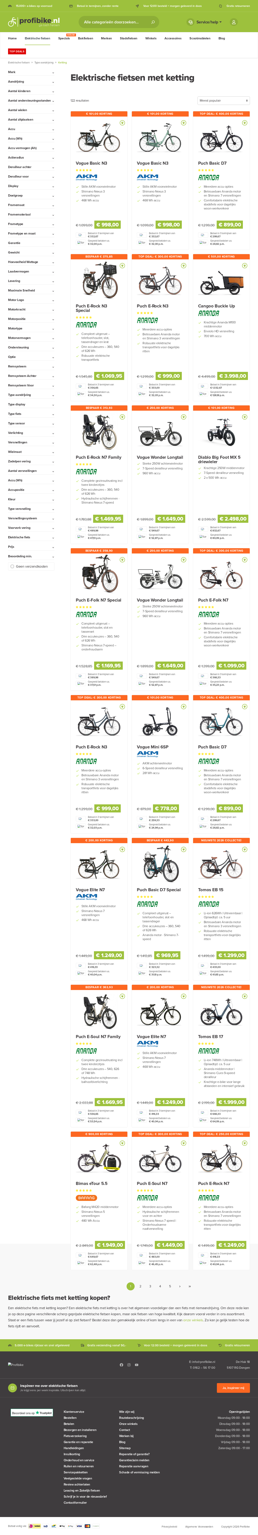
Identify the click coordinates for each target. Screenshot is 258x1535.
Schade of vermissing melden (139, 1472)
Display (13, 186)
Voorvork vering (19, 527)
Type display (16, 404)
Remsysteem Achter (22, 375)
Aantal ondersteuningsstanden (29, 100)
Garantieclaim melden (134, 1460)
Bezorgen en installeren (80, 1430)
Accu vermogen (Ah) (22, 148)
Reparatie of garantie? (134, 1454)
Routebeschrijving (131, 1417)
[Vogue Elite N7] (99, 864)
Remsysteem (17, 366)
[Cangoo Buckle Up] (221, 280)
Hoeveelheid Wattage (23, 262)
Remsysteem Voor (21, 385)
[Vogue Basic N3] (99, 138)
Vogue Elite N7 (90, 890)
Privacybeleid (169, 1526)
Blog (122, 1442)
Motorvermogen (19, 338)
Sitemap (124, 1448)
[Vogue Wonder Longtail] (160, 432)
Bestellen (70, 1417)
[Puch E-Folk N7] (221, 574)
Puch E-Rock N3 (152, 306)
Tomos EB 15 (210, 890)
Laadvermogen (18, 271)
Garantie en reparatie (78, 1442)
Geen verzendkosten (32, 566)
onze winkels (193, 1320)
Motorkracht (16, 309)
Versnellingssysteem (22, 518)
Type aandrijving (19, 394)
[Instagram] (129, 1364)
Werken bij (126, 1436)
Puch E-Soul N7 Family (98, 1036)
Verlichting (15, 432)
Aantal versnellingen (22, 470)
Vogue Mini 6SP (152, 747)
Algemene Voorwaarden (199, 1526)
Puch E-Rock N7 (213, 1183)
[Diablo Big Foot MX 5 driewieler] (221, 432)
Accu (11, 129)
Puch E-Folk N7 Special (98, 600)
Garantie (14, 243)
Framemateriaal (19, 214)
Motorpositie (17, 319)
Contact (124, 1430)
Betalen (69, 1423)
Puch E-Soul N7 (152, 1183)
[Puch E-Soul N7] (160, 1158)
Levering (14, 281)
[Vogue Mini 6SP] (160, 721)
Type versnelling (19, 508)
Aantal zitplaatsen (20, 119)
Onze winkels (128, 1423)
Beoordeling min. (20, 556)
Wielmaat (14, 451)
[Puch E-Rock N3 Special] (99, 280)
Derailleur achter (19, 167)
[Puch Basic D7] (221, 138)
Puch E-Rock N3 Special (91, 308)
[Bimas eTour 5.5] (99, 1158)
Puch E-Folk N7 (213, 600)
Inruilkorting (72, 1454)
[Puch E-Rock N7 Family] (99, 432)
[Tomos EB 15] (221, 864)
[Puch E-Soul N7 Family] (99, 1011)
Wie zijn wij (126, 1411)
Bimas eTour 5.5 (91, 1183)
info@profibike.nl (203, 1361)
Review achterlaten (77, 1484)
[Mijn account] (234, 22)
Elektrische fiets (19, 537)
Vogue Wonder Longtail (160, 457)
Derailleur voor (18, 176)
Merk (12, 72)
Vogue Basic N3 (91, 163)
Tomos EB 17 (210, 1036)
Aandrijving (16, 81)
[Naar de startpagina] (33, 22)
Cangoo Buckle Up (216, 306)
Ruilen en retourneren (79, 1466)
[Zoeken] (152, 22)
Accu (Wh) (15, 138)
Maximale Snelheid (21, 290)
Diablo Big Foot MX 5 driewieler (219, 459)
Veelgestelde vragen (78, 1478)
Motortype (15, 328)
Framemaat (16, 205)
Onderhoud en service (79, 1460)
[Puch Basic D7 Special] (160, 864)
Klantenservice (74, 1411)
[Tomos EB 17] (221, 1011)
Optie (12, 357)
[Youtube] (136, 1364)
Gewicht (14, 252)
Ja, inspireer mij (233, 1388)
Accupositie (16, 489)
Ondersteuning (18, 347)
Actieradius (16, 157)
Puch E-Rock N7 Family (98, 457)
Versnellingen (17, 442)
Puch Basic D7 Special (159, 890)
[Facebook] (121, 1364)
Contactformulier (75, 1502)
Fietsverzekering (75, 1436)
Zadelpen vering (19, 461)
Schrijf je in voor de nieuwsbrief (85, 1496)
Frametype (15, 224)
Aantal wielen (17, 110)
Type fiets (14, 413)
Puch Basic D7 (212, 163)
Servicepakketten (76, 1472)
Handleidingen (74, 1448)
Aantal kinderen (19, 91)
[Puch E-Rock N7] (221, 1158)
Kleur (11, 499)
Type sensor (16, 423)
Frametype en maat (21, 233)
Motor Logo (16, 300)
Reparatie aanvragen (133, 1466)
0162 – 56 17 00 (204, 1367)
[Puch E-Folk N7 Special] (99, 574)
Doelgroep (15, 195)
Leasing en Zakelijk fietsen (82, 1490)
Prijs (11, 546)
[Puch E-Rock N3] (160, 280)
